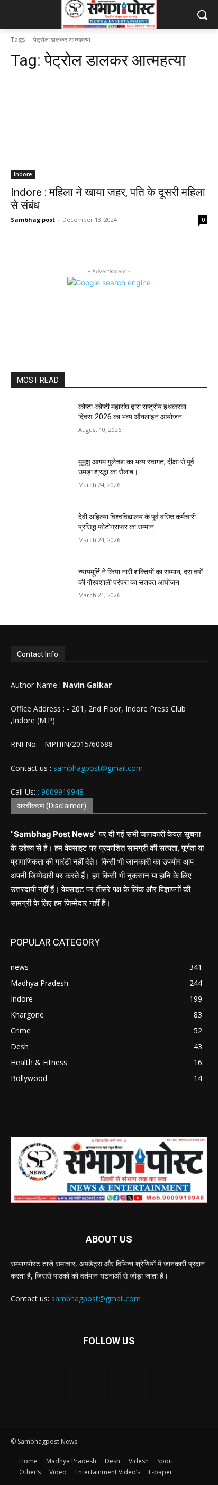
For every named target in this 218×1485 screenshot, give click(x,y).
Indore (23, 174)
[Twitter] (130, 1380)
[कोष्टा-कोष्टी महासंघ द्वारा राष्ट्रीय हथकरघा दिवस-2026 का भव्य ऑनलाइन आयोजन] (40, 422)
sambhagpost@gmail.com (97, 768)
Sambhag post (33, 219)
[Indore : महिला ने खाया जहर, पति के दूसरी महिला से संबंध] (109, 129)
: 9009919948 (61, 792)
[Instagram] (87, 1380)
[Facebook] (45, 1380)
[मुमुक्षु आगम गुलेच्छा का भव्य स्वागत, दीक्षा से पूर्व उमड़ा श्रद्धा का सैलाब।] (40, 477)
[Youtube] (172, 1380)
